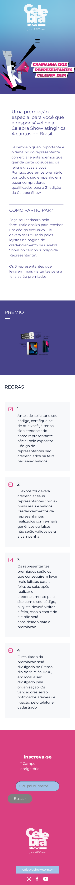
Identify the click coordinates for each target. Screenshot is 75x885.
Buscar (20, 799)
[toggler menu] (37, 40)
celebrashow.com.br (37, 869)
